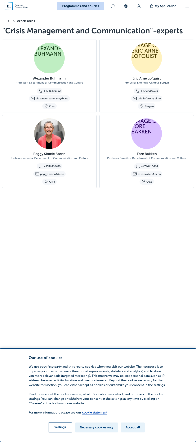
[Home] (16, 6)
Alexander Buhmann (49, 78)
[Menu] (187, 6)
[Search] (113, 6)
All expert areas (24, 21)
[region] (98, 395)
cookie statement (94, 412)
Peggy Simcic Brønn (49, 154)
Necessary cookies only (96, 427)
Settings (60, 427)
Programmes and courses (80, 6)
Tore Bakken (147, 154)
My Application (165, 6)
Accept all (133, 427)
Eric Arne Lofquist (146, 78)
